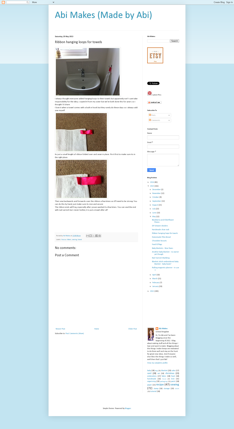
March (155, 279)
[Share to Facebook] (96, 235)
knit (172, 379)
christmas (169, 373)
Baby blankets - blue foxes (162, 248)
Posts (153, 115)
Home (96, 329)
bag (156, 371)
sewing (74, 240)
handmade (151, 379)
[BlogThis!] (90, 235)
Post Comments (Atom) (75, 334)
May (154, 217)
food (173, 376)
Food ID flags (157, 244)
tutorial (153, 391)
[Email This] (87, 235)
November (156, 193)
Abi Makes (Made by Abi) (103, 15)
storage (167, 389)
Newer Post (60, 329)
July (154, 209)
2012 (152, 291)
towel (80, 240)
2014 (152, 182)
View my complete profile (157, 363)
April (154, 275)
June (154, 213)
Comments (155, 120)
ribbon (69, 240)
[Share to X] (93, 235)
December (156, 190)
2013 (152, 186)
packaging (163, 381)
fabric (164, 376)
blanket (164, 371)
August (155, 205)
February (156, 283)
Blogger (128, 408)
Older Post (132, 329)
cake (173, 371)
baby (149, 371)
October (155, 197)
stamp (156, 389)
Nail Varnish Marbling (161, 258)
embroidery (151, 376)
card (149, 373)
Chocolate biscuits (159, 241)
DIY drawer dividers (160, 226)
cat (158, 373)
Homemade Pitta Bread (161, 237)
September (157, 201)
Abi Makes (163, 329)
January (155, 286)
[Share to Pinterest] (99, 235)
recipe (160, 384)
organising (151, 381)
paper (149, 385)
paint (173, 381)
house (63, 240)
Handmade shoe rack (160, 230)
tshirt (177, 389)
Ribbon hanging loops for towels (165, 233)
